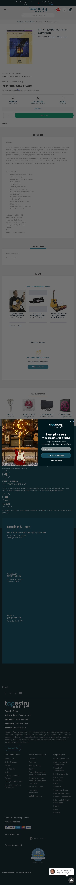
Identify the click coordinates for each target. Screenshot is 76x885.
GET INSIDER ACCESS (56, 456)
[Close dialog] (72, 421)
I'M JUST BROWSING (56, 460)
